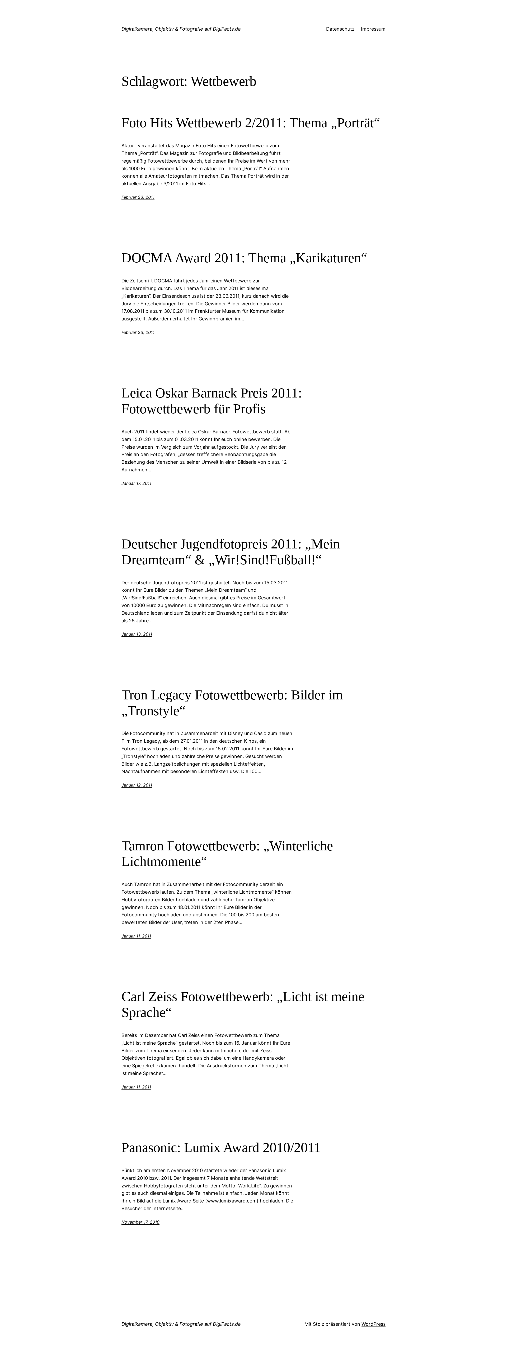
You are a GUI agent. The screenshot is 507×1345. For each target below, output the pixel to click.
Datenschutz (340, 29)
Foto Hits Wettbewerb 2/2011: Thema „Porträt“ (250, 122)
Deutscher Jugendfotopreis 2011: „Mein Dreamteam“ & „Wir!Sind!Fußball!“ (230, 551)
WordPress (374, 1324)
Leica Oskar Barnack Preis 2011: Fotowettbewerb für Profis (211, 400)
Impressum (373, 29)
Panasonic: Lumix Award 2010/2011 (221, 1147)
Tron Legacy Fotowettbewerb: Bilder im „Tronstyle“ (232, 702)
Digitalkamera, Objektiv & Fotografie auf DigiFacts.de (181, 29)
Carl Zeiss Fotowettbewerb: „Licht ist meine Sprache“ (242, 1004)
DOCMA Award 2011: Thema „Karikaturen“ (244, 257)
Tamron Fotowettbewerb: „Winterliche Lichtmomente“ (227, 853)
